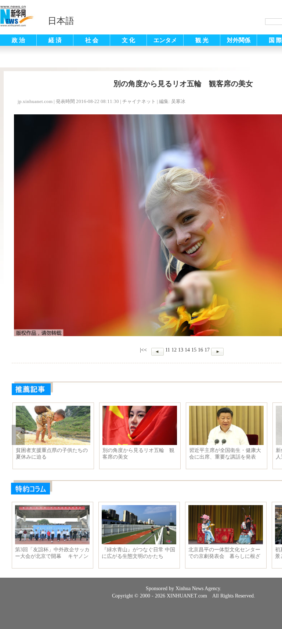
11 (167, 350)
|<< (143, 350)
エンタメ (165, 40)
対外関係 (238, 40)
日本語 (61, 21)
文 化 (128, 40)
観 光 (202, 40)
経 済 (55, 40)
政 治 (18, 40)
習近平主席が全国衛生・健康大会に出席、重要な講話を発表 (225, 454)
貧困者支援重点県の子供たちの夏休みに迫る (52, 454)
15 (193, 350)
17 (207, 350)
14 (187, 350)
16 (200, 350)
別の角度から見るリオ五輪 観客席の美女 (138, 454)
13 (180, 350)
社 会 (91, 40)
